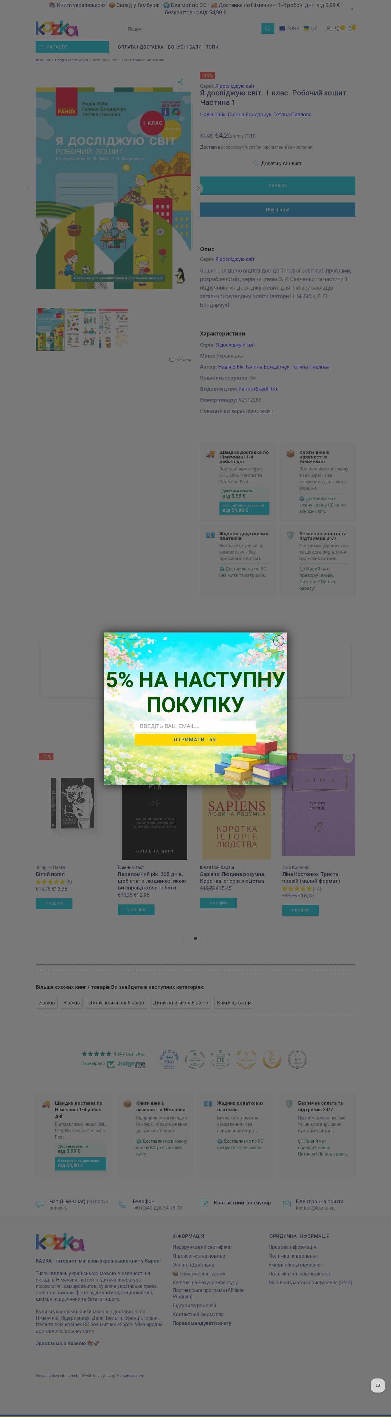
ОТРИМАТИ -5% (195, 740)
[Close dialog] (278, 641)
